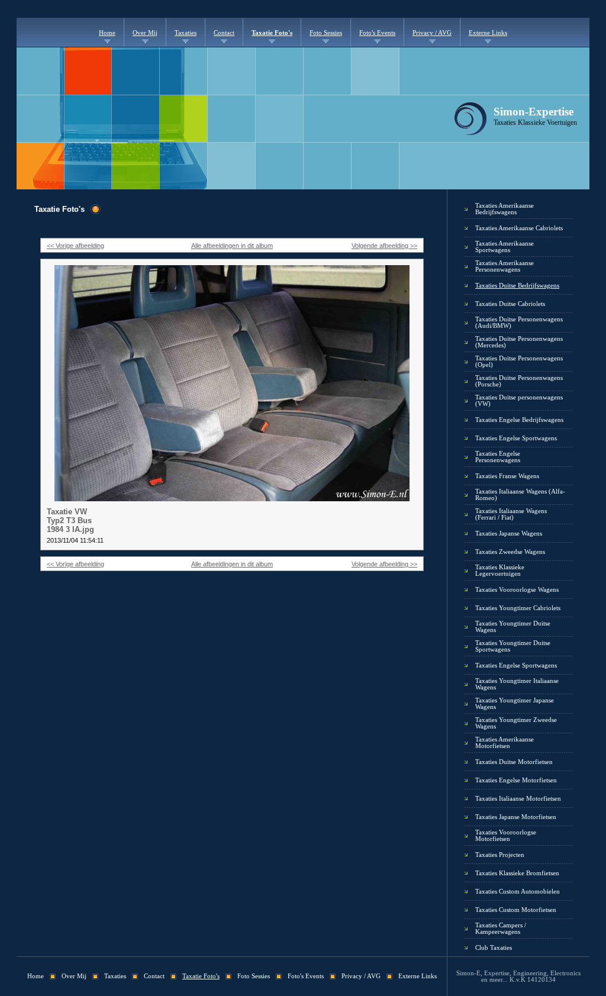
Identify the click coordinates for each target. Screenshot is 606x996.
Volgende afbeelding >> (384, 245)
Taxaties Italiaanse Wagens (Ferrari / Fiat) (511, 514)
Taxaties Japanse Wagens (508, 533)
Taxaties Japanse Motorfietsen (515, 817)
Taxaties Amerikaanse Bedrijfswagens (504, 208)
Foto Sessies (326, 33)
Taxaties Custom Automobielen (517, 891)
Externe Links (488, 33)
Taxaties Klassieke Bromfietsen (517, 873)
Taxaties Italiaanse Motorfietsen (518, 798)
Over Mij (145, 33)
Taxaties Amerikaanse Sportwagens (504, 246)
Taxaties (185, 33)
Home (107, 33)
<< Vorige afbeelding (75, 245)
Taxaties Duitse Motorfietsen (514, 762)
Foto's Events (377, 33)
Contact (224, 33)
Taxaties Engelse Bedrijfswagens (519, 420)
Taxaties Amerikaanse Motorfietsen (504, 742)
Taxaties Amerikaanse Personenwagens (504, 266)
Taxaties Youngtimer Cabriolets (517, 608)
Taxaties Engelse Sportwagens (516, 438)
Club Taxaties (493, 948)
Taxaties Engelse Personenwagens (497, 456)
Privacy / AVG (432, 33)
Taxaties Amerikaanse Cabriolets (519, 228)
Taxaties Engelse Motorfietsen (516, 780)
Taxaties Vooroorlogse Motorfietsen (505, 835)
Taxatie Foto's (272, 33)
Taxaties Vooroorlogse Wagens (517, 589)
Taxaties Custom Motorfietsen (515, 910)
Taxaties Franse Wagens (507, 476)
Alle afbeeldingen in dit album (232, 245)
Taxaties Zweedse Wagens (510, 552)
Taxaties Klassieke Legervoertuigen (499, 570)
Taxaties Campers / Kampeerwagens (500, 928)
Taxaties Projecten (499, 855)
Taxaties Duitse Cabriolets (510, 304)
